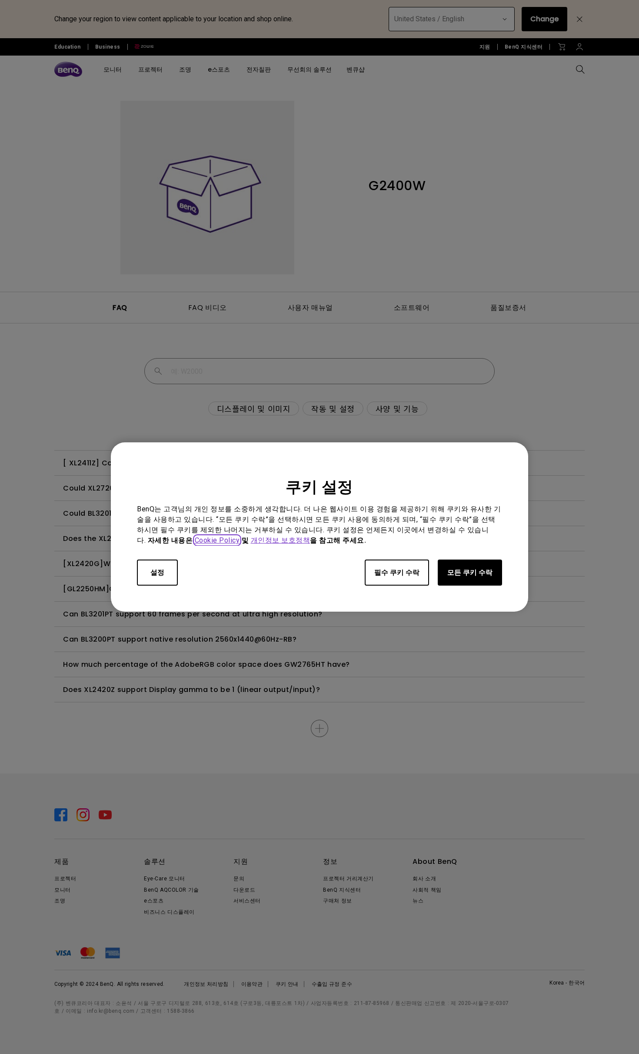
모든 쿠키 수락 (470, 572)
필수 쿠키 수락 (396, 572)
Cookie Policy (217, 540)
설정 (157, 572)
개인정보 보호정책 (280, 540)
